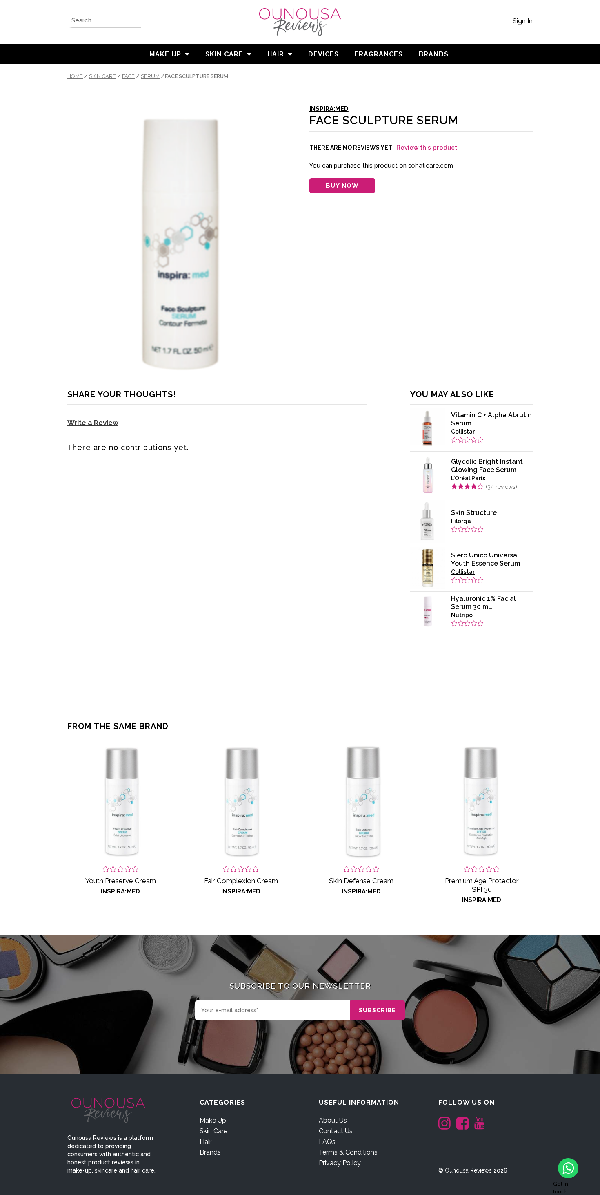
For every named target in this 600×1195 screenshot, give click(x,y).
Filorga (461, 521)
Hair (275, 54)
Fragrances (379, 54)
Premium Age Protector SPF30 (482, 885)
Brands (210, 1152)
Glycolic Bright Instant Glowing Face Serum (487, 466)
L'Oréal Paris (468, 478)
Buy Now (342, 185)
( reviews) (501, 486)
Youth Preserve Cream (120, 881)
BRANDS (434, 54)
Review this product (426, 147)
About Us (333, 1120)
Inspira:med (329, 108)
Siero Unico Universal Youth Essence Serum (485, 559)
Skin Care (224, 54)
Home (75, 76)
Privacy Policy (340, 1163)
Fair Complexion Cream (241, 881)
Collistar (463, 431)
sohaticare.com (430, 165)
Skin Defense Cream (361, 881)
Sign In (523, 21)
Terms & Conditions (348, 1152)
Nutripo (462, 615)
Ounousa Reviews (468, 1170)
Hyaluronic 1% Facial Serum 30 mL (483, 603)
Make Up (165, 54)
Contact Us (336, 1131)
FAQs (327, 1142)
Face (128, 76)
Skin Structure (474, 513)
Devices (323, 54)
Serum (150, 76)
